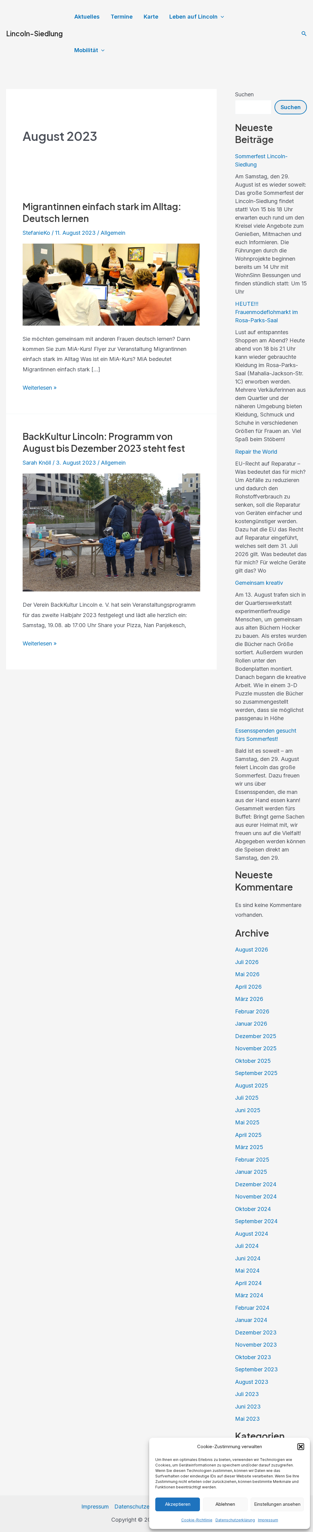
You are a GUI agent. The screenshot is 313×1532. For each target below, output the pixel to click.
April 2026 (248, 987)
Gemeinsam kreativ (259, 583)
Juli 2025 (247, 1098)
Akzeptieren (177, 1504)
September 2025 (256, 1073)
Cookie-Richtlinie (196, 1520)
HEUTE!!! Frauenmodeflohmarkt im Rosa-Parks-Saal (266, 312)
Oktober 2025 (253, 1061)
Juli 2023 (247, 1394)
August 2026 (251, 949)
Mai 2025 (247, 1122)
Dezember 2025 (255, 1036)
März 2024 (249, 1295)
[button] (301, 1447)
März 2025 (249, 1147)
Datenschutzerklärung (235, 1520)
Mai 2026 (247, 974)
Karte (151, 16)
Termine (122, 16)
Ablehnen (225, 1504)
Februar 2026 (252, 1011)
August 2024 (251, 1233)
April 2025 (248, 1135)
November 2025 (256, 1048)
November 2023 (256, 1344)
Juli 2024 (247, 1246)
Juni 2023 (248, 1406)
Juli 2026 (247, 962)
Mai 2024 (247, 1270)
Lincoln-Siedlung (34, 33)
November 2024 (256, 1196)
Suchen (244, 94)
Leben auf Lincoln (193, 16)
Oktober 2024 (253, 1209)
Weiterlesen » (40, 388)
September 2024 (256, 1221)
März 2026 (249, 999)
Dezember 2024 (255, 1184)
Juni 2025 (247, 1110)
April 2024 (248, 1283)
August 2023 (251, 1382)
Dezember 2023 (256, 1332)
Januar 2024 (251, 1320)
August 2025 (251, 1085)
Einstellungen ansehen (277, 1504)
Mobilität (86, 50)
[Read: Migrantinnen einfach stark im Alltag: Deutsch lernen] (111, 284)
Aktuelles (87, 16)
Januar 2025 (251, 1172)
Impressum (268, 1520)
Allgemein (113, 233)
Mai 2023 (247, 1419)
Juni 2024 (247, 1258)
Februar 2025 (252, 1159)
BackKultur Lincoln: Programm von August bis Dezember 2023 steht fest (104, 442)
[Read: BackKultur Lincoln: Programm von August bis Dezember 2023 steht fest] (111, 532)
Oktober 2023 (253, 1357)
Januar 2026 (251, 1023)
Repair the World (256, 451)
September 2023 (256, 1369)
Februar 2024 (252, 1308)
